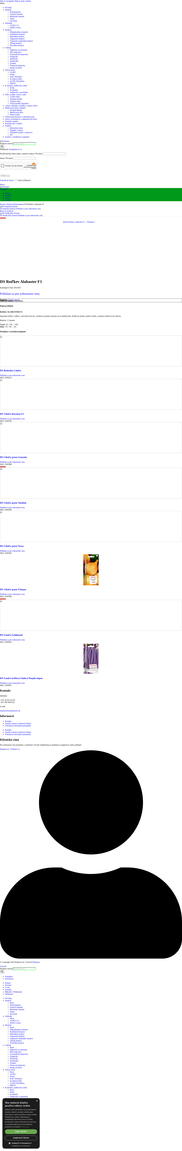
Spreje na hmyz (16, 68)
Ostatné (13, 63)
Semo (12, 19)
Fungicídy (14, 57)
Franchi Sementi (16, 14)
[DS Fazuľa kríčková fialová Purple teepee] (91, 673)
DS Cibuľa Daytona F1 (12, 414)
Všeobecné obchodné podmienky (18, 726)
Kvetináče (14, 90)
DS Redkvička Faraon (9, 215)
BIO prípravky (15, 52)
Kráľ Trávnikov (16, 77)
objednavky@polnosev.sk (10, 711)
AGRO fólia (15, 97)
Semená (9, 204)
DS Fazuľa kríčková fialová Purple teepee (21, 678)
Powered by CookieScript (21, 1146)
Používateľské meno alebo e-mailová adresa (21, 154)
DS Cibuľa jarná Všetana (13, 589)
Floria (12, 74)
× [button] (37, 1101)
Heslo (6, 158)
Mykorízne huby (16, 128)
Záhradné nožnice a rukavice (21, 132)
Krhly (12, 88)
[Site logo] (5, 141)
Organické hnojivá (17, 39)
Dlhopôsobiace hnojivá (19, 32)
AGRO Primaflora (17, 81)
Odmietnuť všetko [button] (21, 1138)
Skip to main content (23, 1)
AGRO (13, 72)
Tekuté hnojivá (16, 43)
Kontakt (8, 721)
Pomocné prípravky (17, 65)
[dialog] (21, 1123)
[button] (21, 1143)
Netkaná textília (16, 99)
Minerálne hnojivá (17, 36)
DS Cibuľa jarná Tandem (13, 502)
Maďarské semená (17, 16)
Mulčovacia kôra (16, 112)
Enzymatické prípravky (19, 54)
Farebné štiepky (16, 110)
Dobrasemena (15, 12)
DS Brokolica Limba (10, 370)
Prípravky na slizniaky (18, 50)
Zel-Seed (13, 21)
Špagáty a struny (16, 130)
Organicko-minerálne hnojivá (21, 41)
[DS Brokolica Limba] (91, 366)
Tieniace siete (15, 101)
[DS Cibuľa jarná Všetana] (91, 585)
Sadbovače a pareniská (19, 92)
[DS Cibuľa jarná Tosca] (91, 541)
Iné (11, 135)
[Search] (2, 146)
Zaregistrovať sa (15, 149)
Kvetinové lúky (16, 79)
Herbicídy (14, 59)
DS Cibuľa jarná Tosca (12, 546)
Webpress (36, 962)
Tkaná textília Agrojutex (19, 103)
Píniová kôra (15, 115)
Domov (3, 204)
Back (12, 1003)
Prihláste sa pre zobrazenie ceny (28, 209)
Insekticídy (14, 61)
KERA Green (15, 28)
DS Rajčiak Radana (8, 209)
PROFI (13, 83)
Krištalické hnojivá (17, 34)
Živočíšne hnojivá (17, 45)
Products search (6, 143)
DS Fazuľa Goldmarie (11, 635)
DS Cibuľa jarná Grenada (13, 457)
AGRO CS (14, 25)
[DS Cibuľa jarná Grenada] (91, 452)
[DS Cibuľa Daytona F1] (91, 409)
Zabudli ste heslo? (7, 180)
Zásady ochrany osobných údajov (18, 723)
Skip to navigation (7, 1)
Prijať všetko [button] (21, 1132)
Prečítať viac (25, 1127)
